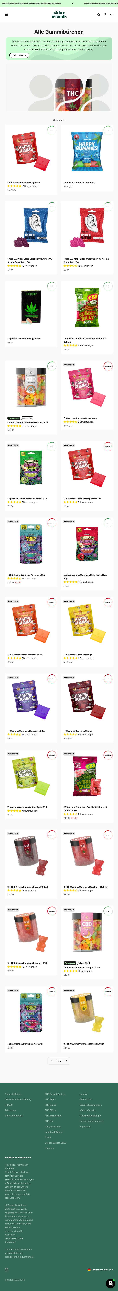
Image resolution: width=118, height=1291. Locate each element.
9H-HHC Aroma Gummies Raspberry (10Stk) (86, 886)
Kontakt (84, 1094)
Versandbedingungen (90, 1115)
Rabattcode (10, 1110)
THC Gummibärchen (55, 1094)
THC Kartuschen (53, 1115)
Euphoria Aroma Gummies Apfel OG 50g (27, 498)
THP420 (9, 1104)
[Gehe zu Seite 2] (66, 1060)
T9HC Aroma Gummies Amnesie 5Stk (26, 574)
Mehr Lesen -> (19, 55)
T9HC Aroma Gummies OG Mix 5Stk (25, 1043)
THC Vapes (50, 1099)
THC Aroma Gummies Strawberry (80, 418)
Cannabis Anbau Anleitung (18, 1099)
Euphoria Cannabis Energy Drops (23, 338)
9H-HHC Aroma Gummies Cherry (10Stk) (27, 886)
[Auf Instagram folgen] (6, 1270)
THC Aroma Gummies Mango (78, 654)
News (48, 1137)
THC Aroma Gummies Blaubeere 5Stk (26, 730)
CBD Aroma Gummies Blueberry (80, 182)
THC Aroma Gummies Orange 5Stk (24, 654)
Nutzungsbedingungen (91, 1121)
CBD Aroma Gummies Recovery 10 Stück (27, 422)
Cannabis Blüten (13, 1094)
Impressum (85, 1126)
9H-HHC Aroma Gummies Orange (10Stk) (27, 963)
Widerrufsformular (14, 1115)
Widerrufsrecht (87, 1110)
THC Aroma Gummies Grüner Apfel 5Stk (27, 807)
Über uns (49, 1148)
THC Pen (49, 1121)
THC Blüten (50, 1110)
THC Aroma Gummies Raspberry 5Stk (82, 498)
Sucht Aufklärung (54, 1131)
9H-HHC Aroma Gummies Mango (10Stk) (84, 1043)
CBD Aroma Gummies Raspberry (23, 182)
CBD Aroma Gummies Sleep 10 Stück (82, 967)
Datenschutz (86, 1099)
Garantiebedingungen (91, 1104)
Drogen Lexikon (53, 1126)
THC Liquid (50, 1104)
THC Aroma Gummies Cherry (78, 730)
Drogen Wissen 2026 (55, 1142)
